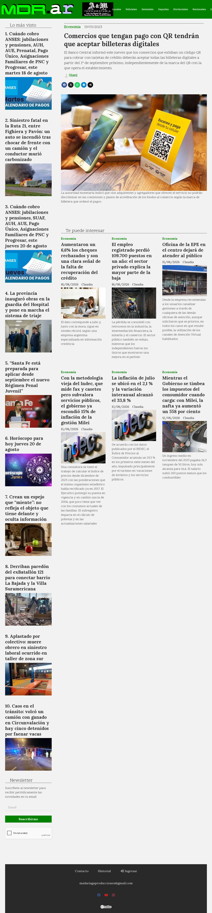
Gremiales (147, 9)
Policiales (131, 9)
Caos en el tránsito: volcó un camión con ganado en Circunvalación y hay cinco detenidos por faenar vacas (27, 720)
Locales (116, 9)
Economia (72, 27)
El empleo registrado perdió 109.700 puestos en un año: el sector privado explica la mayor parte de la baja (132, 261)
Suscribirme (28, 819)
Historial (104, 871)
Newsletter (21, 780)
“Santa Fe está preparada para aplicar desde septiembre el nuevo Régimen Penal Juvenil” (27, 377)
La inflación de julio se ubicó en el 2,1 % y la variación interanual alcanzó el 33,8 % (133, 389)
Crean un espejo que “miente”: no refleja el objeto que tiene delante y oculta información (26, 508)
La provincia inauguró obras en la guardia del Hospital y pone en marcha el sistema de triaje (27, 304)
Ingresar (130, 871)
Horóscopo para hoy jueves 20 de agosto (24, 443)
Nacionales (199, 9)
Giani (73, 75)
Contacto (82, 871)
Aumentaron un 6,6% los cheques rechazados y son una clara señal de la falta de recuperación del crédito (81, 261)
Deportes (163, 9)
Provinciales (180, 9)
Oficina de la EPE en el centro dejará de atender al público (184, 249)
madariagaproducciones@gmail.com (106, 883)
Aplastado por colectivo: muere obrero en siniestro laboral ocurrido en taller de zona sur (26, 647)
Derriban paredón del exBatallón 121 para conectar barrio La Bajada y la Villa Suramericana (27, 577)
